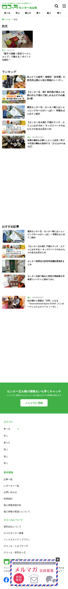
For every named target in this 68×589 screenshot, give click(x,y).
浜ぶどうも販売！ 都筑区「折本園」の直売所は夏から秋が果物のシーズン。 (46, 78)
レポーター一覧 (11, 485)
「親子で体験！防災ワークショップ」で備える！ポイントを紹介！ (16, 56)
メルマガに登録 (34, 402)
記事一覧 (8, 479)
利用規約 (8, 498)
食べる (7, 13)
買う (38, 13)
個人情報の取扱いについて (17, 511)
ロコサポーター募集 (14, 533)
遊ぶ (49, 13)
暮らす (28, 13)
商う (59, 13)
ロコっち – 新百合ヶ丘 (15, 552)
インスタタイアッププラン (17, 539)
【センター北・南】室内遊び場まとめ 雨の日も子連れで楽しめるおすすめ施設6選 (46, 95)
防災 (16, 19)
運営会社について (12, 526)
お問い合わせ (10, 492)
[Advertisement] (34, 184)
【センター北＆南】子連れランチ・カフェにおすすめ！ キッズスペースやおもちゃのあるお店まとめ (46, 125)
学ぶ (18, 13)
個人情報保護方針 (12, 505)
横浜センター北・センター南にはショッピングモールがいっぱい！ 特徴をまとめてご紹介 (46, 110)
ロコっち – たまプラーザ (16, 546)
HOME (8, 19)
